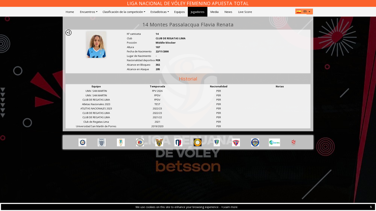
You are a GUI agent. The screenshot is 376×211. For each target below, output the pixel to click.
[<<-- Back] (68, 33)
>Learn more (229, 207)
